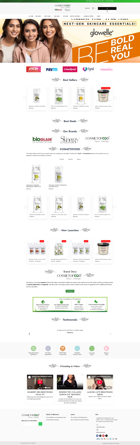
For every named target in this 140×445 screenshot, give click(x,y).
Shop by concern (75, 16)
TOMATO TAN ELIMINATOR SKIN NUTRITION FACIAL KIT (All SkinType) (82, 106)
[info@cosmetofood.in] (97, 430)
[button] (111, 334)
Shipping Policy (84, 417)
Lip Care (31, 16)
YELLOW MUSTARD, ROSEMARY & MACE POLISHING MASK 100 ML (59, 259)
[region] (70, 41)
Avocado (62, 159)
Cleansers (57, 420)
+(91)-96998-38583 (100, 427)
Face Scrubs (48, 417)
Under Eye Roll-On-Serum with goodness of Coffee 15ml (59, 106)
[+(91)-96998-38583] (97, 424)
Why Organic (74, 417)
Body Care (47, 16)
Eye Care (65, 16)
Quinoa (79, 159)
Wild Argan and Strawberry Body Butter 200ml (104, 255)
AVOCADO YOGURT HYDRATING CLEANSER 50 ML (57, 185)
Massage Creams (62, 417)
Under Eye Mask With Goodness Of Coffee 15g (37, 106)
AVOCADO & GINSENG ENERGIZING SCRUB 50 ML (33, 185)
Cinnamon (70, 159)
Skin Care (38, 16)
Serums (53, 420)
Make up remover (55, 417)
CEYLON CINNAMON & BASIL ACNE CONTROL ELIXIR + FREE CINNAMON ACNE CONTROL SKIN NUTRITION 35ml (59, 214)
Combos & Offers (88, 16)
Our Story (79, 417)
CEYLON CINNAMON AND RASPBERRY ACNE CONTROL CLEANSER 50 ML (38, 214)
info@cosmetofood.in (100, 432)
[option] (37, 98)
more (98, 16)
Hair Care (56, 16)
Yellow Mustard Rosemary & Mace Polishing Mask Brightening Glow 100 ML (37, 259)
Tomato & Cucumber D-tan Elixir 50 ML (104, 106)
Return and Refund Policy (76, 420)
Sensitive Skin (49, 420)
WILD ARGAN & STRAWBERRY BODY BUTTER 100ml (82, 259)
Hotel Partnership (85, 420)
